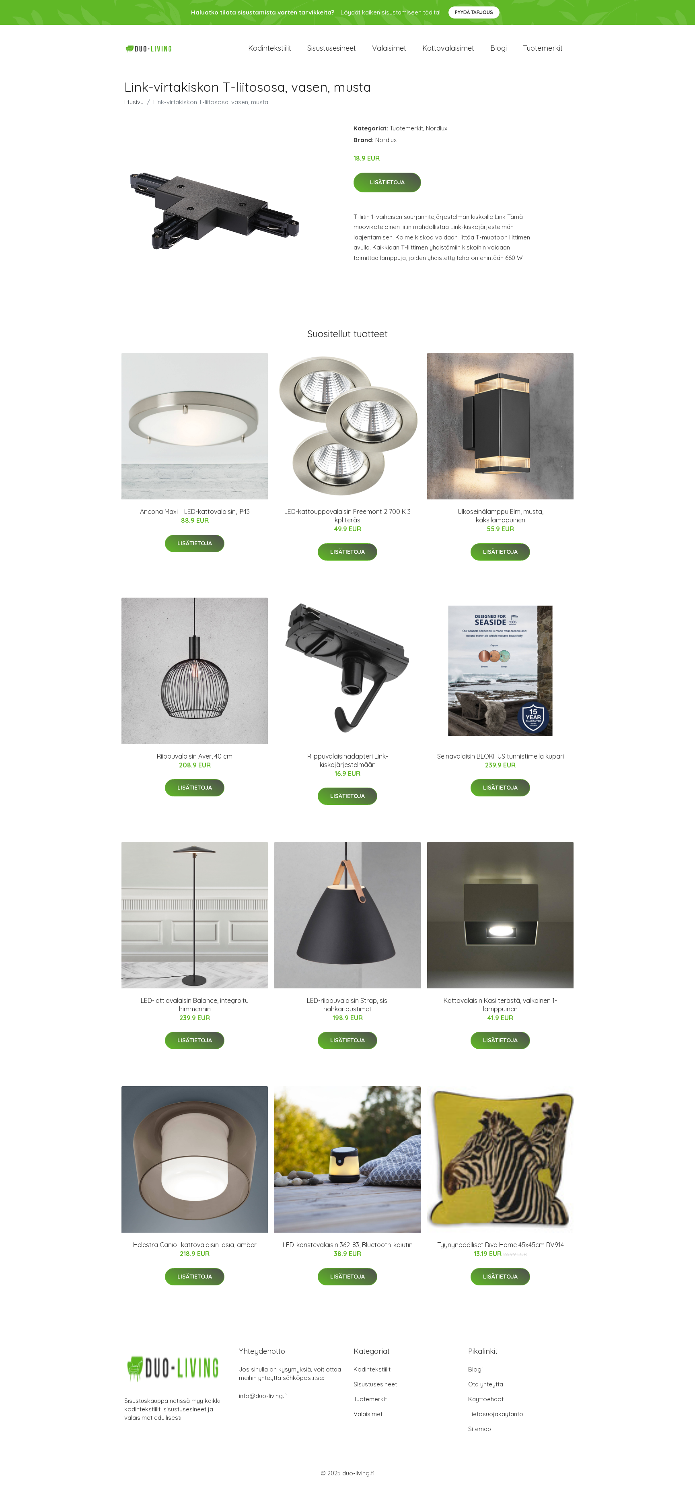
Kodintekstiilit (269, 48)
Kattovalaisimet (448, 48)
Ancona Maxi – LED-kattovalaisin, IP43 (195, 511)
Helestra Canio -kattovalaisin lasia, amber (195, 1245)
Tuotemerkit (543, 48)
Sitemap (479, 1429)
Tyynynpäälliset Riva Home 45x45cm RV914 (500, 1245)
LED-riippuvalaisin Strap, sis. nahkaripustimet (348, 1004)
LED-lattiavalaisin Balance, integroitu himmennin (195, 1004)
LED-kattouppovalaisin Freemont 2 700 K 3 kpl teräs (347, 515)
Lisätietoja (387, 182)
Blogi (498, 48)
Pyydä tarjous (474, 12)
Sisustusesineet (331, 48)
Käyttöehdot (486, 1399)
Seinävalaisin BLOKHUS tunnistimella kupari (500, 756)
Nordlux (436, 128)
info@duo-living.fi (263, 1396)
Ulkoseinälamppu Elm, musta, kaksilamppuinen (500, 515)
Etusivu (134, 102)
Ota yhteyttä (485, 1384)
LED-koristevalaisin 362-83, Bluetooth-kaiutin (348, 1245)
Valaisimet (389, 48)
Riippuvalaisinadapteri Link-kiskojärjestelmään (347, 760)
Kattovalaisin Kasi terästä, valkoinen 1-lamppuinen (500, 1004)
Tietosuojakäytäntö (495, 1414)
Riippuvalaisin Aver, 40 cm (194, 756)
